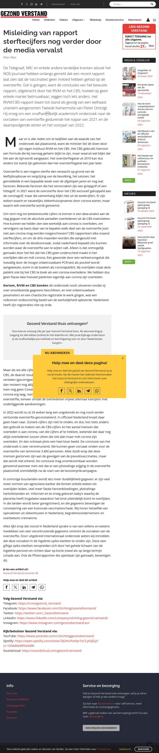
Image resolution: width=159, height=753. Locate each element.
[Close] (122, 358)
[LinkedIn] (79, 391)
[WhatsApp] (97, 391)
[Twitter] (70, 391)
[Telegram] (88, 391)
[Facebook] (61, 391)
